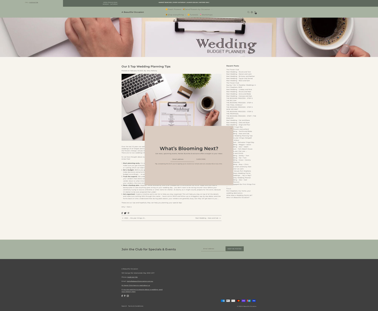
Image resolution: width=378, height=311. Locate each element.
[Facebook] (122, 296)
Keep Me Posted (235, 249)
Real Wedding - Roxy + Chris (237, 164)
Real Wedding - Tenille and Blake (239, 131)
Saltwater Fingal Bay (234, 127)
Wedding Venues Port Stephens (238, 171)
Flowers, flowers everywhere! (237, 129)
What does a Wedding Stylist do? (239, 195)
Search (124, 306)
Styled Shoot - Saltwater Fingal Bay (240, 142)
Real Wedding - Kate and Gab (237, 133)
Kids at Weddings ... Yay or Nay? (238, 175)
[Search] (248, 12)
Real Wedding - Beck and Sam (238, 81)
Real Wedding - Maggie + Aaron (238, 145)
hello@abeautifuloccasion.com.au (140, 281)
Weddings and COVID (234, 153)
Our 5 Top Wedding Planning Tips (239, 136)
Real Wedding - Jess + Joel (236, 180)
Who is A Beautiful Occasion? (238, 197)
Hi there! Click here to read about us (136, 285)
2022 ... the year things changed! (239, 138)
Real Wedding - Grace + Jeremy (238, 160)
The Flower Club (232, 69)
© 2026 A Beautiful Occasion (246, 306)
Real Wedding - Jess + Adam (237, 147)
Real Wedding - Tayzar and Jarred (239, 78)
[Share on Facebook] (122, 213)
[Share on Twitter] (125, 213)
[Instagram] (128, 296)
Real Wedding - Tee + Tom (236, 158)
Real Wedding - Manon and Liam (239, 74)
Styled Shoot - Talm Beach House (239, 149)
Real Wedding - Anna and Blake (238, 94)
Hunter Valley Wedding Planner (238, 178)
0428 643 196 (33, 2)
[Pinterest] (125, 296)
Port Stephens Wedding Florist (238, 173)
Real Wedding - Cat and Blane (238, 120)
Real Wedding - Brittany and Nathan (240, 76)
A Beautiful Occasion (133, 12)
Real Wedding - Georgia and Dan (239, 96)
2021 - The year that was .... (236, 151)
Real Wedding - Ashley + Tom (237, 156)
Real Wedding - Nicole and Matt (238, 92)
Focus (228, 189)
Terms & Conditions (135, 306)
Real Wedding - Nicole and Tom (238, 72)
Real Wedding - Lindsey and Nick (239, 89)
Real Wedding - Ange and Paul (238, 125)
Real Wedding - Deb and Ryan (238, 122)
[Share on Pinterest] (128, 213)
